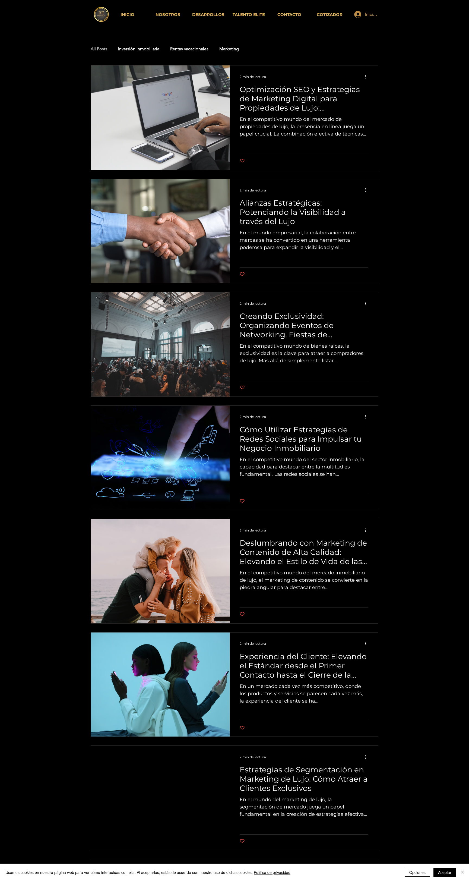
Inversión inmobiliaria (138, 48)
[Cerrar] (462, 872)
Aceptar (444, 872)
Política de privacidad (272, 872)
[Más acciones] (367, 76)
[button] (329, 14)
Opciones (417, 872)
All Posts (99, 48)
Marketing (229, 48)
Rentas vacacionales (189, 48)
